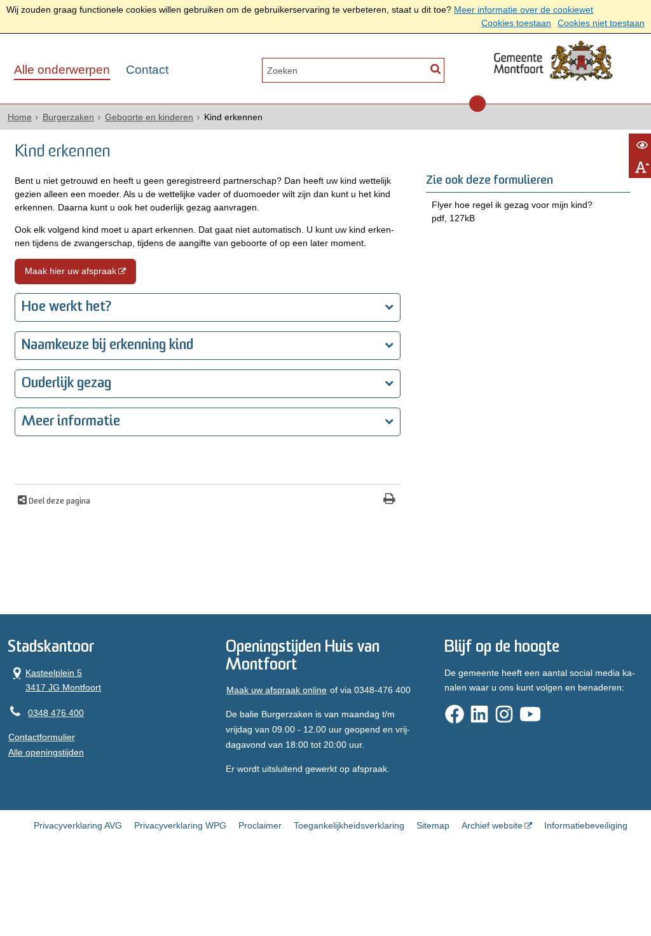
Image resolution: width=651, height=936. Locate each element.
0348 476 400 (56, 713)
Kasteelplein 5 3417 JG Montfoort (54, 679)
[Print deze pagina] (389, 500)
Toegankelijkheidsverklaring (349, 825)
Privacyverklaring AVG (78, 825)
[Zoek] (435, 69)
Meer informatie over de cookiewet (523, 9)
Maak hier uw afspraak (70, 271)
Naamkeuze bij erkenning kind (107, 345)
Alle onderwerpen (62, 69)
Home (20, 117)
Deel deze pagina (58, 502)
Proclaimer (260, 825)
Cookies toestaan (516, 23)
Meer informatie (71, 422)
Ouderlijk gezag (66, 383)
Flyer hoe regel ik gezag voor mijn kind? (512, 211)
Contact (147, 69)
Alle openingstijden (46, 752)
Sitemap (432, 825)
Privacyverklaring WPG (180, 825)
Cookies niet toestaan (601, 23)
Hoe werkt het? (66, 307)
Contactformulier (41, 737)
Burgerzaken (68, 117)
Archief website (492, 825)
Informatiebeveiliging (585, 825)
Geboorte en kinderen (149, 117)
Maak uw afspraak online (276, 690)
